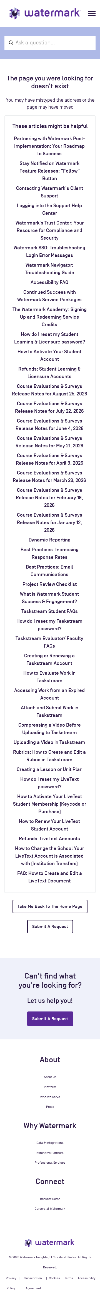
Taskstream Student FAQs (49, 611)
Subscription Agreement (33, 1283)
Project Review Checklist (49, 584)
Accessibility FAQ (49, 282)
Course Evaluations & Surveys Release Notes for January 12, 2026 (49, 522)
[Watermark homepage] (45, 13)
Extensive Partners (50, 1153)
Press (50, 1107)
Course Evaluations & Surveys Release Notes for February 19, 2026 (49, 497)
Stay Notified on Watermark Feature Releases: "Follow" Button (49, 171)
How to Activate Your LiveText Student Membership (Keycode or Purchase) (49, 804)
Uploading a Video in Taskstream (49, 742)
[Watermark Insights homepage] (50, 1243)
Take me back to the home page (50, 906)
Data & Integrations (50, 1143)
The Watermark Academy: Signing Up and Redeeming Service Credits (49, 317)
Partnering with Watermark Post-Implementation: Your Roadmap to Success (49, 146)
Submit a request (50, 926)
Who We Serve (50, 1097)
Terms (68, 1278)
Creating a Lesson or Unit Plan (49, 769)
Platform (50, 1087)
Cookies (54, 1278)
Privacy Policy (11, 1283)
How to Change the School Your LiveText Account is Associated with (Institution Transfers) (49, 856)
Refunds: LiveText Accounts (49, 839)
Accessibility (87, 1278)
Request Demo (50, 1199)
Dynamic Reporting (50, 540)
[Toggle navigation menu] (92, 13)
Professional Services (50, 1163)
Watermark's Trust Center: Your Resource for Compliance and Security (50, 230)
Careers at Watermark (50, 1209)
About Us (50, 1077)
